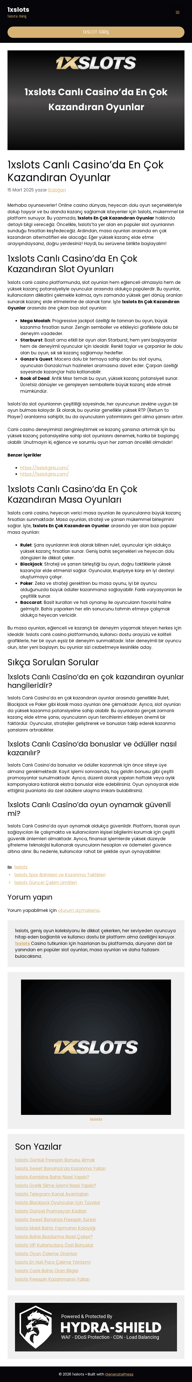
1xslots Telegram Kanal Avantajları (51, 1194)
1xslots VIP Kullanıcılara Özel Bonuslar (54, 1245)
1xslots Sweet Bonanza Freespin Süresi (55, 1220)
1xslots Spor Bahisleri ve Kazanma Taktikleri (60, 875)
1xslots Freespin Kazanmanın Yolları (52, 1279)
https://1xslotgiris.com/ (44, 468)
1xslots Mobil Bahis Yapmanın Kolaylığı (55, 1228)
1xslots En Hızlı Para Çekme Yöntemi (52, 1262)
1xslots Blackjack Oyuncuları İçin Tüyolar (57, 1203)
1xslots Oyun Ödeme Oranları (46, 1254)
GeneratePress (119, 1374)
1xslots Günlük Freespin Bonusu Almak (55, 1160)
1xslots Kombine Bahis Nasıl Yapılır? (52, 1177)
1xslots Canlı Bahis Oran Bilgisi (46, 1271)
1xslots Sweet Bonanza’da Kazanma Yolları (60, 1168)
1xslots (18, 9)
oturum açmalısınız (79, 910)
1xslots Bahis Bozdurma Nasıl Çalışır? (53, 1237)
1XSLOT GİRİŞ (96, 32)
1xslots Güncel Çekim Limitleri (45, 883)
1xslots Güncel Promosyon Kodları (50, 1211)
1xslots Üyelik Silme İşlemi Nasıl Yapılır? (55, 1186)
